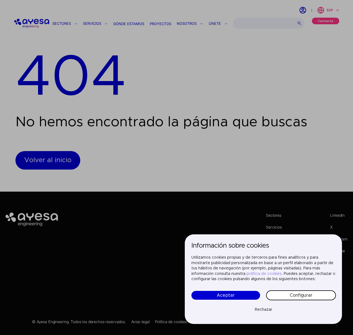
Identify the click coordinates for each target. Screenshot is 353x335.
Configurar (301, 295)
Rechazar (263, 310)
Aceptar (226, 295)
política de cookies (264, 274)
